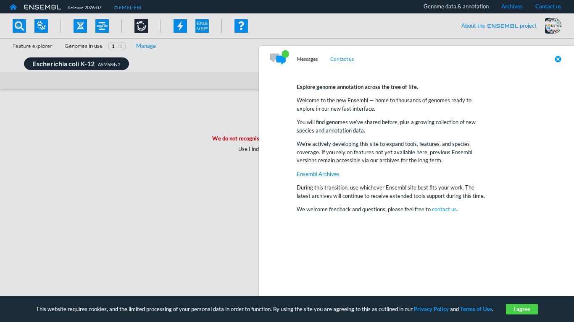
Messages (307, 59)
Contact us (342, 59)
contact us (444, 209)
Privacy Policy (431, 309)
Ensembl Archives (318, 174)
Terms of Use (476, 309)
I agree (521, 309)
